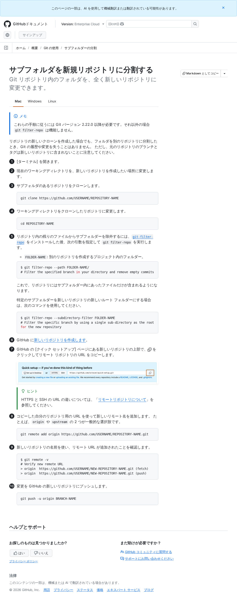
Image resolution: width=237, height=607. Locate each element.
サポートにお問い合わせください (149, 558)
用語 (47, 590)
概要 (34, 48)
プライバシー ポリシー (23, 561)
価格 (100, 590)
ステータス (85, 590)
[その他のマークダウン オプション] (224, 73)
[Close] (224, 7)
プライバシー (63, 590)
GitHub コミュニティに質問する (148, 552)
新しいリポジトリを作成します (60, 340)
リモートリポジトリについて (122, 399)
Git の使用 (51, 48)
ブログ (149, 590)
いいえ (43, 553)
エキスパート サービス (123, 590)
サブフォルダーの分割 (80, 48)
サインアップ (32, 35)
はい (21, 553)
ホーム (21, 48)
